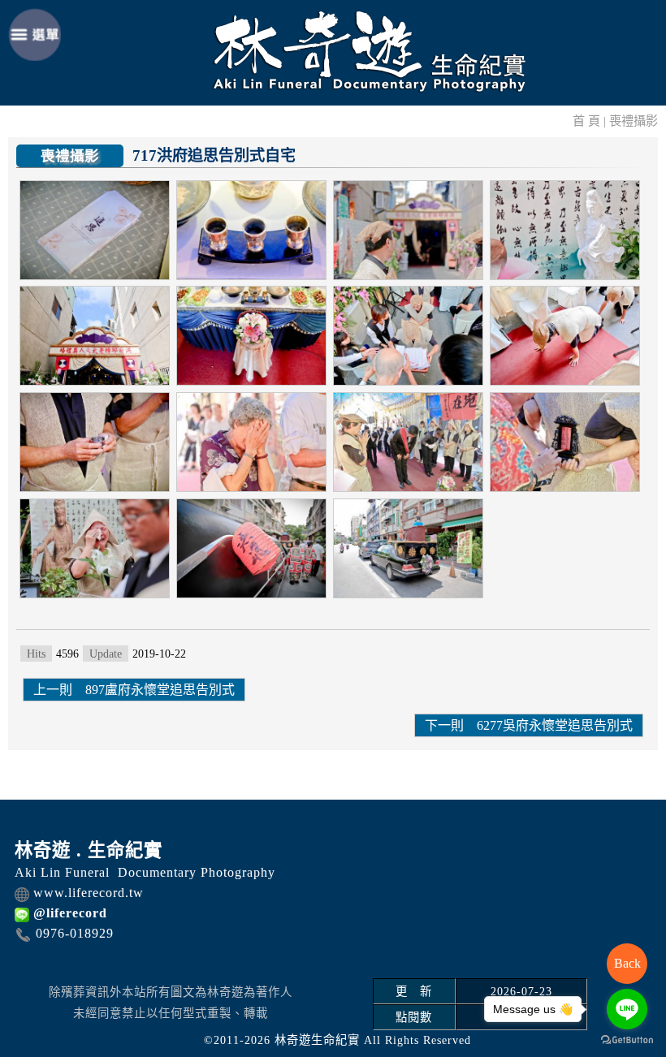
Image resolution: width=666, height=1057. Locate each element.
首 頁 (586, 120)
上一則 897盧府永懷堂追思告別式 (134, 690)
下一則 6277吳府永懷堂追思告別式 (529, 725)
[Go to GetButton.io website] (627, 1040)
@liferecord (70, 913)
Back (627, 963)
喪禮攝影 (633, 120)
